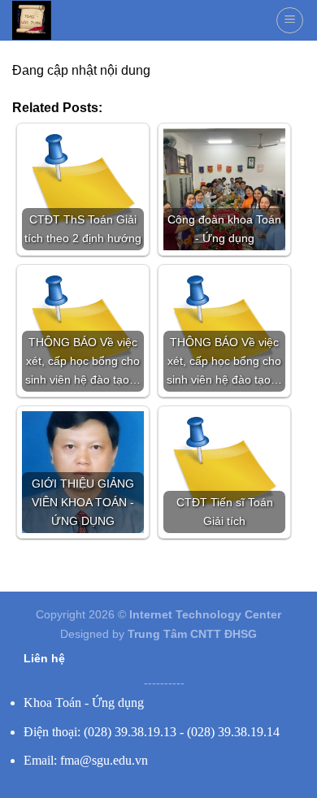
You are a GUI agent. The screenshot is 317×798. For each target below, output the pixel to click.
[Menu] (289, 20)
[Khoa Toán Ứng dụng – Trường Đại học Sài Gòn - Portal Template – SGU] (31, 20)
